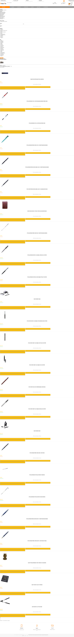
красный (2, 46)
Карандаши (1, 10)
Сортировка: (1, 66)
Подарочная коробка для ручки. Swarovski (37, 79)
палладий (2, 35)
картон (1, 31)
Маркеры (1, 11)
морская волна (2, 47)
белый (1, 40)
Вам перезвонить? (72, 1)
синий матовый (2, 52)
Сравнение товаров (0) (2, 65)
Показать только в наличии (4, 21)
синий (1, 51)
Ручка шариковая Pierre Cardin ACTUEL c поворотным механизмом (37, 145)
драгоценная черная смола (4, 30)
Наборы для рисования (2, 12)
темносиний (2, 54)
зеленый (2, 44)
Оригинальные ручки (2, 58)
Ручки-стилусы (1, 17)
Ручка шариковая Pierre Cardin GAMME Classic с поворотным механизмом (37, 167)
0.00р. (71, 3)
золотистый (2, 45)
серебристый (2, 50)
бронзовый (2, 42)
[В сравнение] (12, 88)
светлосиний (2, 49)
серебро (2, 37)
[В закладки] (37, 87)
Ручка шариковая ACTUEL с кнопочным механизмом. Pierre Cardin (37, 101)
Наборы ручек (1, 15)
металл (1, 33)
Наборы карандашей (2, 13)
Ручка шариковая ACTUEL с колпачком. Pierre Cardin (37, 123)
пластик (2, 36)
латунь (1, 32)
